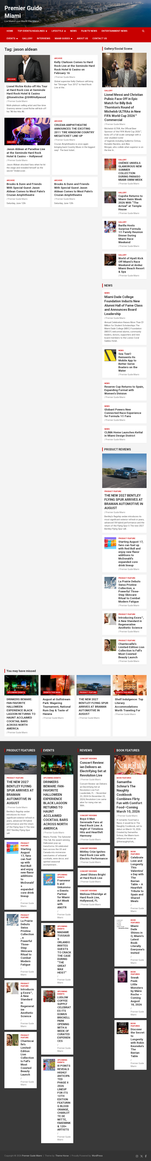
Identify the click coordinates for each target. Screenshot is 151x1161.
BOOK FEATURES (127, 750)
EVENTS (11, 38)
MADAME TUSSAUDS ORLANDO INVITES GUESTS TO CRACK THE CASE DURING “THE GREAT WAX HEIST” (64, 952)
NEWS (73, 31)
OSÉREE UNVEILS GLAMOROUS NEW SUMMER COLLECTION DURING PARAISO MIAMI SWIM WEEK (130, 171)
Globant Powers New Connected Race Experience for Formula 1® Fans (122, 413)
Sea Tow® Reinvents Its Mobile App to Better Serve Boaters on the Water (127, 362)
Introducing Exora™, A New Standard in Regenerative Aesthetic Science (131, 622)
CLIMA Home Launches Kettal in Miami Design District (123, 434)
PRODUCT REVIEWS (117, 449)
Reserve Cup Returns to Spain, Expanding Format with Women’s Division (124, 390)
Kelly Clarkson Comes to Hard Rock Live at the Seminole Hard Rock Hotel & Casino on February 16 (74, 67)
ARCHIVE (11, 79)
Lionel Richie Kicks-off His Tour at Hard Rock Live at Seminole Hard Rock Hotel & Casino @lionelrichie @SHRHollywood (27, 92)
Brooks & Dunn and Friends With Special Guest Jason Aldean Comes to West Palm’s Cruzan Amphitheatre (26, 189)
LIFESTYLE (57, 31)
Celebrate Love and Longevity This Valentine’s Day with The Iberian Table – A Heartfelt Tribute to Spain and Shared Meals (137, 879)
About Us (82, 38)
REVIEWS (86, 750)
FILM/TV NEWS (89, 31)
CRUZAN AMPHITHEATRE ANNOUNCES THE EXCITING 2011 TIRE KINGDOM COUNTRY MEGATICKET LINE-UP (74, 130)
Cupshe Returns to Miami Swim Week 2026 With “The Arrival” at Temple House (130, 202)
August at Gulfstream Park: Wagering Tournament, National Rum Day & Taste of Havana (57, 707)
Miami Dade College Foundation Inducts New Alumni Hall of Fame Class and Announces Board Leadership (123, 305)
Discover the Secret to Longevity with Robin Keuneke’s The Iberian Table (137, 1043)
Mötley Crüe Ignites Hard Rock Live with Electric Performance (94, 855)
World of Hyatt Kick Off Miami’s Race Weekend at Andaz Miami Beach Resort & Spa (131, 265)
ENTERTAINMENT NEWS (114, 31)
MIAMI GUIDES (62, 38)
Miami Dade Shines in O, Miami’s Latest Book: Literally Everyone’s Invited (137, 939)
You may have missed (21, 671)
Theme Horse (62, 1155)
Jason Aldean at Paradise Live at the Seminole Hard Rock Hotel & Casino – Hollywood (26, 152)
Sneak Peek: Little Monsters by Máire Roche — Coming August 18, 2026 (137, 991)
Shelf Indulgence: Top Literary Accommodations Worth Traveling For (129, 705)
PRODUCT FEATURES (20, 750)
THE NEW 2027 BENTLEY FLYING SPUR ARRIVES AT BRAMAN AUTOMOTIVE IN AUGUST (93, 707)
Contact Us (99, 38)
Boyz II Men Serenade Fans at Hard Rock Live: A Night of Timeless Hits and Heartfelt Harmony (91, 827)
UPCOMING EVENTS (16, 692)
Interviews (43, 38)
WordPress (97, 1155)
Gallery (12, 142)
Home (10, 31)
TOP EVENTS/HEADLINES (31, 31)
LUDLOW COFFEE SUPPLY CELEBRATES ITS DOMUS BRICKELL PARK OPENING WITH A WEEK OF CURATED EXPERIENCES (64, 1019)
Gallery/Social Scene (118, 48)
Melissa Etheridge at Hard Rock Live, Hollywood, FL (93, 897)
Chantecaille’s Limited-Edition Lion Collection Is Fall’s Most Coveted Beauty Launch (131, 650)
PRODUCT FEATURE (112, 491)
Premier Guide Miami (17, 101)
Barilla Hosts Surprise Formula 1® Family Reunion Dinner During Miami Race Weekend (130, 234)
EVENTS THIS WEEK (52, 692)
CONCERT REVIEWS (88, 759)
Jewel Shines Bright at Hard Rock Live (93, 876)
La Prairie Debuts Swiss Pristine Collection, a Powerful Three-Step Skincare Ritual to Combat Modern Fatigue (129, 591)
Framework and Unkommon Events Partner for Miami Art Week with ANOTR (63, 894)
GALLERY (27, 38)
